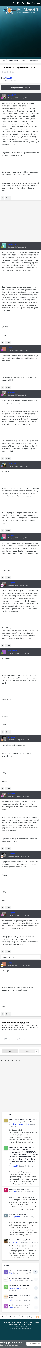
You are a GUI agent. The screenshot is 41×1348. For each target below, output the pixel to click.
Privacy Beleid (34, 1322)
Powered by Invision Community (20, 1328)
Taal (18, 1322)
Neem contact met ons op (17, 1324)
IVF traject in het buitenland (19, 1286)
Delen (10, 1051)
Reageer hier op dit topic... (16, 1039)
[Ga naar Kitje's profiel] (6, 1272)
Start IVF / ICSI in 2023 (17, 1214)
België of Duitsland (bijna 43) (19, 1305)
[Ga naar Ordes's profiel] (6, 1306)
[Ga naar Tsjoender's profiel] (4, 652)
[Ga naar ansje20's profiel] (6, 1296)
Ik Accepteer (34, 1344)
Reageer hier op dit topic (20, 88)
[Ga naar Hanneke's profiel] (4, 245)
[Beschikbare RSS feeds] (37, 1317)
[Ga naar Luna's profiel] (4, 349)
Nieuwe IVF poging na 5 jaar (19, 1278)
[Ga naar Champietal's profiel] (4, 465)
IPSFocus (12, 1322)
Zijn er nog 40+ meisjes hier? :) (20, 1240)
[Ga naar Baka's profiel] (6, 1190)
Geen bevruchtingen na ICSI (19, 1189)
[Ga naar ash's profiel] (6, 1279)
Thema (25, 1322)
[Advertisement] (20, 36)
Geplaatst (18, 98)
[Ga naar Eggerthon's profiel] (6, 1215)
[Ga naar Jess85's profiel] (6, 1148)
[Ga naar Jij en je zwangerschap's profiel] (6, 1120)
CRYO (19, 80)
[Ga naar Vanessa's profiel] (4, 738)
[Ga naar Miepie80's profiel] (4, 96)
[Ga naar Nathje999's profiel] (6, 1241)
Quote (8, 198)
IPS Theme (3, 1322)
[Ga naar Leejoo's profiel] (4, 964)
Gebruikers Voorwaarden (9, 1345)
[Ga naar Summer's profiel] (4, 536)
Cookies (29, 1324)
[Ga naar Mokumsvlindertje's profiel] (6, 1287)
